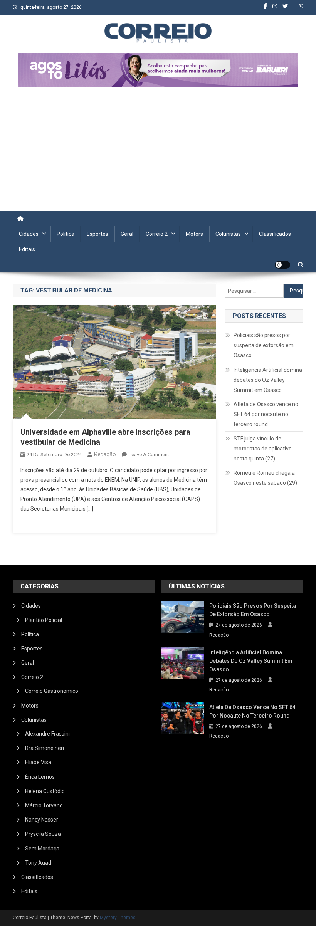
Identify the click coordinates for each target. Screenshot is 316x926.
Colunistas (228, 234)
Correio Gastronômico (51, 691)
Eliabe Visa (38, 762)
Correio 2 (157, 234)
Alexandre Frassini (47, 734)
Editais (27, 249)
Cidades (29, 234)
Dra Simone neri (44, 748)
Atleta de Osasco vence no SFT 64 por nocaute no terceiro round (266, 414)
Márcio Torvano (44, 805)
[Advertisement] (158, 153)
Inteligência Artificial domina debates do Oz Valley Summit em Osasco (268, 380)
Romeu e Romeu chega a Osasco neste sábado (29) (265, 478)
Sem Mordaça (42, 848)
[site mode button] (282, 265)
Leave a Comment (149, 454)
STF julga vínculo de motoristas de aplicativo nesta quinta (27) (263, 448)
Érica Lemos (40, 777)
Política (65, 234)
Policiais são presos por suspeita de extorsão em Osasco (264, 345)
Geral (127, 234)
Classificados (275, 234)
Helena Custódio (45, 791)
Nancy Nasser (41, 820)
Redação (105, 454)
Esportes (97, 234)
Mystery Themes (118, 917)
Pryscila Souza (43, 834)
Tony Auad (38, 863)
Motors (194, 234)
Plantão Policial (43, 620)
